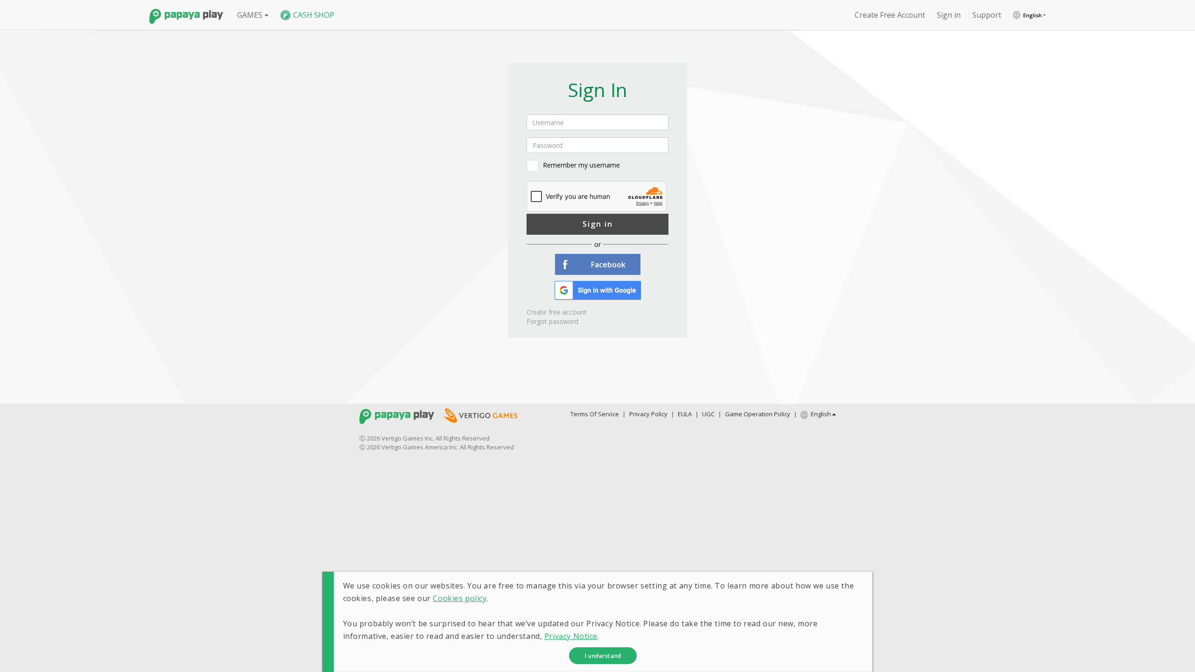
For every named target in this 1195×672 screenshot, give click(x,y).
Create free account (890, 15)
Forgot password (552, 321)
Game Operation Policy (757, 414)
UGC (708, 414)
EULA (685, 414)
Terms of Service (594, 414)
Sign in (598, 224)
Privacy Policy (648, 414)
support (986, 15)
